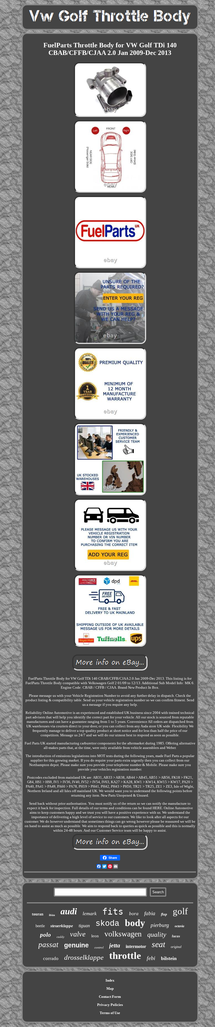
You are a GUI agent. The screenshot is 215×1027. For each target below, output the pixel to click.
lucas (176, 936)
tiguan (84, 925)
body (135, 923)
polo (45, 934)
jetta (114, 945)
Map (110, 988)
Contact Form (110, 996)
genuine (76, 945)
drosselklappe (84, 957)
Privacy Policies (110, 1005)
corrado (51, 958)
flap (164, 914)
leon (95, 936)
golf (180, 911)
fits (112, 911)
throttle (125, 955)
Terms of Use (110, 1013)
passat (48, 944)
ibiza (52, 915)
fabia (149, 913)
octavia (179, 926)
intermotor (136, 946)
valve (78, 934)
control (99, 947)
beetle (40, 926)
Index (110, 980)
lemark (90, 913)
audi (68, 911)
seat (158, 944)
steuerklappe (61, 926)
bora (134, 913)
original (176, 947)
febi (151, 958)
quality (156, 934)
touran (37, 914)
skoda (107, 923)
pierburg (160, 925)
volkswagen (123, 933)
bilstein (169, 958)
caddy (60, 936)
